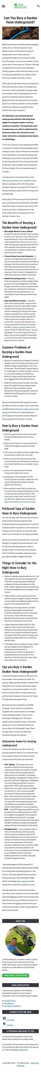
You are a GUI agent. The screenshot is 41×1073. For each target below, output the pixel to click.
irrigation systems (18, 327)
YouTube (10, 1020)
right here (23, 1050)
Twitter (10, 1025)
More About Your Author (15, 975)
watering (25, 881)
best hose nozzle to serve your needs (19, 502)
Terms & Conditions (12, 1006)
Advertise (35, 1063)
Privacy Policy (10, 1001)
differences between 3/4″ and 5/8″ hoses (19, 180)
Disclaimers (9, 1003)
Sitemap (20, 1066)
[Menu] (3, 6)
